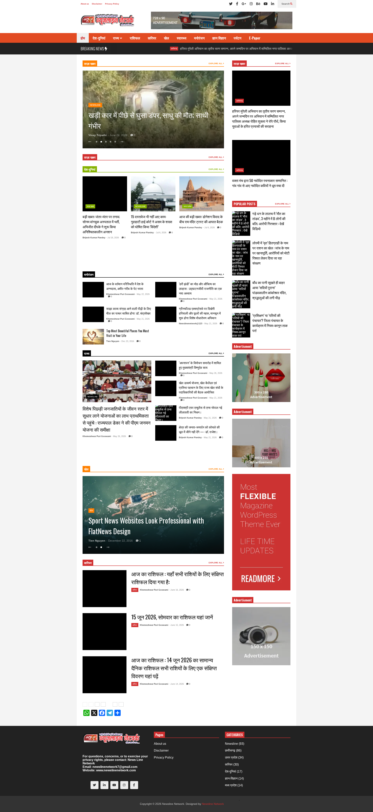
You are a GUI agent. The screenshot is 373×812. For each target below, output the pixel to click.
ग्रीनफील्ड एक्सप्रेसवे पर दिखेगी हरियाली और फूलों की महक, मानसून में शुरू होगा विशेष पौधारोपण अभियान (200, 313)
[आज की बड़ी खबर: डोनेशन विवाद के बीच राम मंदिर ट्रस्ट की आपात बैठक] (201, 193)
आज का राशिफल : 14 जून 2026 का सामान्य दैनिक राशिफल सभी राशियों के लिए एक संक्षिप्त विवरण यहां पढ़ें (174, 668)
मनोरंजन (199, 37)
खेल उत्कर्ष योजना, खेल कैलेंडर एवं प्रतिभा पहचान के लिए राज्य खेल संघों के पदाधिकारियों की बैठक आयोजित (201, 387)
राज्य (116, 37)
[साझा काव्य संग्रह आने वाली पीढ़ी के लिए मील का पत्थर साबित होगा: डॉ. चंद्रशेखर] (93, 314)
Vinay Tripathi (97, 135)
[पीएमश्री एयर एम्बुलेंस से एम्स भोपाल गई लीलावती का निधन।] (166, 413)
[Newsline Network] (108, 22)
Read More (103, 263)
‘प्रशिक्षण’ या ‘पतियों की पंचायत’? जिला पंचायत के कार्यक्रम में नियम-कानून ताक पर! (270, 323)
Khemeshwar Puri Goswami (120, 294)
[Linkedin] (272, 4)
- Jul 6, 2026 (160, 232)
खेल (166, 37)
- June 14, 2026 (176, 684)
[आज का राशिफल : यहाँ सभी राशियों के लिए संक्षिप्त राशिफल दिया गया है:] (104, 588)
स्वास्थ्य (181, 37)
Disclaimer (97, 4)
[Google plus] (244, 4)
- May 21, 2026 (215, 299)
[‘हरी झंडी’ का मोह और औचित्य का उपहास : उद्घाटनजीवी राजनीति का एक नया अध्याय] (166, 289)
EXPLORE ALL (216, 63)
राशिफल (135, 37)
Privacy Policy (112, 4)
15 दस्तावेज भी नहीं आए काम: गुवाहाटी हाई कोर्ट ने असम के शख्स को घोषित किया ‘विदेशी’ (151, 221)
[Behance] (258, 4)
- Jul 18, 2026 (112, 237)
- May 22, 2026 (142, 294)
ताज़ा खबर (90, 63)
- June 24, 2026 (117, 135)
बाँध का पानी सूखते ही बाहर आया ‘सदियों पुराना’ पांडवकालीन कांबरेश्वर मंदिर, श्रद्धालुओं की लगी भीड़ (269, 290)
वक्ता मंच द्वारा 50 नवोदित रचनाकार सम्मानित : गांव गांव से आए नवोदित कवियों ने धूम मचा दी (259, 183)
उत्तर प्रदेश (187, 206)
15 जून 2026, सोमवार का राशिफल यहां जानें (172, 617)
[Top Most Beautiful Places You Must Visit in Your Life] (93, 336)
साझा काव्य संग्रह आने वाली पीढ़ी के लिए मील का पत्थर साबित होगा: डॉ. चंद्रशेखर (128, 311)
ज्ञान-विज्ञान (231, 778)
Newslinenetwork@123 (190, 323)
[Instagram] (251, 4)
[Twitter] (231, 4)
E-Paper (254, 37)
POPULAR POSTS (244, 204)
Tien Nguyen (112, 341)
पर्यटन (237, 37)
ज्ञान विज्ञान (219, 37)
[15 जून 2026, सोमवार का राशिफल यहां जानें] (104, 631)
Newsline (95, 94)
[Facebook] (237, 4)
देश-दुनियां (99, 37)
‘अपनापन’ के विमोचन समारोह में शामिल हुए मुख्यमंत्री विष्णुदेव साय (200, 365)
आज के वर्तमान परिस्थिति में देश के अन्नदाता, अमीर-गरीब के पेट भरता (125, 286)
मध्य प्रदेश (231, 785)
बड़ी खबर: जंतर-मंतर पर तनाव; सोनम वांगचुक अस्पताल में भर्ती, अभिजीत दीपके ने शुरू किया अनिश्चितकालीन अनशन (101, 224)
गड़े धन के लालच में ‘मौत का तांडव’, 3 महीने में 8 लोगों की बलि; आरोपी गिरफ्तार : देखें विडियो (268, 221)
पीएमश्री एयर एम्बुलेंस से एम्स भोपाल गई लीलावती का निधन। (200, 409)
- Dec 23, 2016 (127, 341)
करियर (152, 37)
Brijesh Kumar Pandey (94, 237)
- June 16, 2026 (176, 590)
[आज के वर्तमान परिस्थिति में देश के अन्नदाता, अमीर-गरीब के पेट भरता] (93, 289)
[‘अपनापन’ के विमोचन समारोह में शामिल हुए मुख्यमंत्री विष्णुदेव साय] (166, 368)
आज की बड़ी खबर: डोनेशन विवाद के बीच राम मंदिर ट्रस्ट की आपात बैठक (201, 219)
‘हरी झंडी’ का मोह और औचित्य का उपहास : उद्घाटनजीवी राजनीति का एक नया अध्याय (200, 288)
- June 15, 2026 (176, 625)
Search (285, 4)
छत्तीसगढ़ (140, 48)
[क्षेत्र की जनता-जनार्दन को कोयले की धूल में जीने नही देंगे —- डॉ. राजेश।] (166, 433)
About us (85, 4)
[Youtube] (266, 4)
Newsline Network (213, 803)
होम (83, 37)
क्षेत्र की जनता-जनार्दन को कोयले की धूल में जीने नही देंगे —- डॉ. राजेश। (199, 429)
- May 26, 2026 (119, 436)
